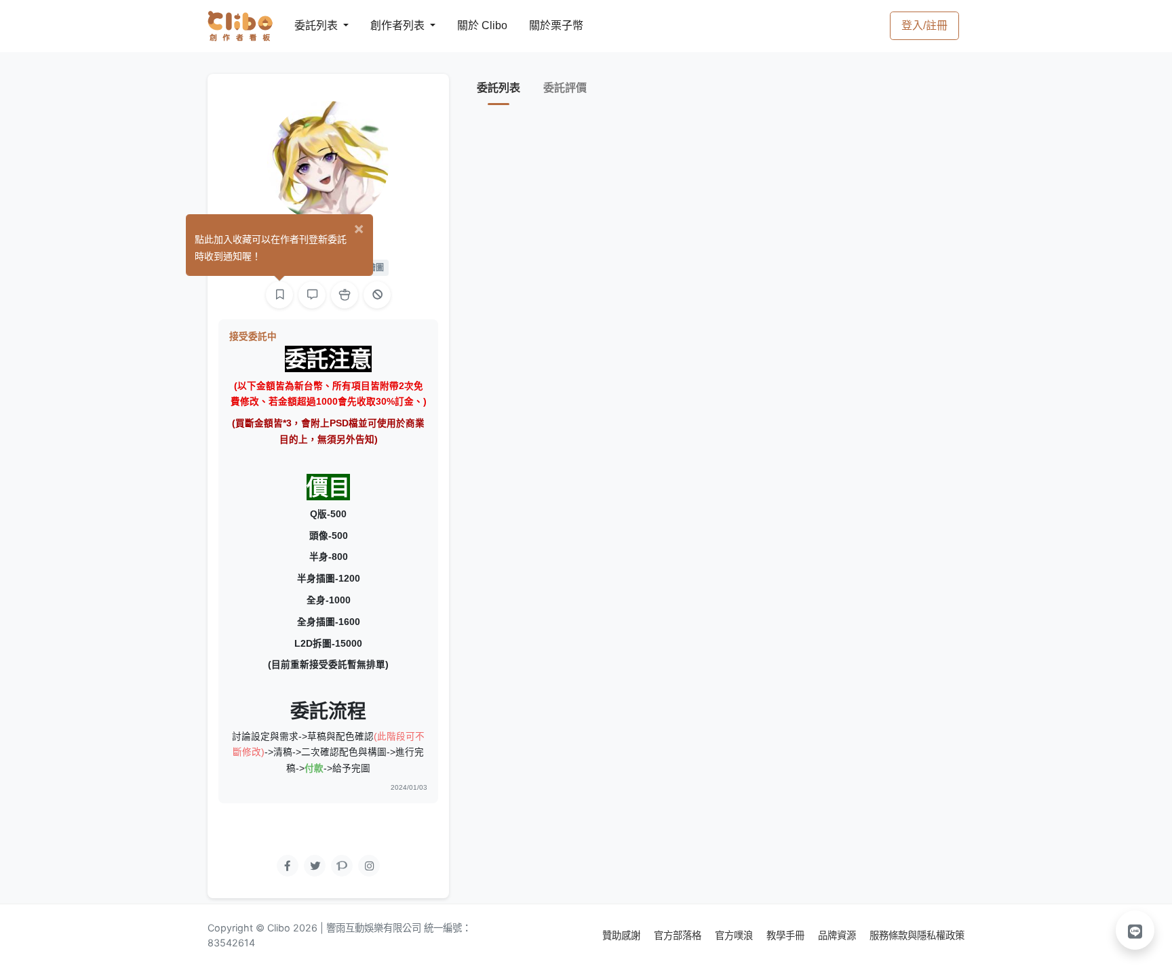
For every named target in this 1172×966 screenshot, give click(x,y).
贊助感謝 (622, 935)
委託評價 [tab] (565, 88)
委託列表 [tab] (498, 88)
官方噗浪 (735, 935)
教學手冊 (786, 935)
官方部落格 (679, 935)
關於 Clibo (469, 25)
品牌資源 (838, 935)
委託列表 (307, 25)
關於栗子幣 (542, 25)
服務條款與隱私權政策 (917, 935)
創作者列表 (386, 25)
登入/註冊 (924, 25)
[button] (1135, 930)
